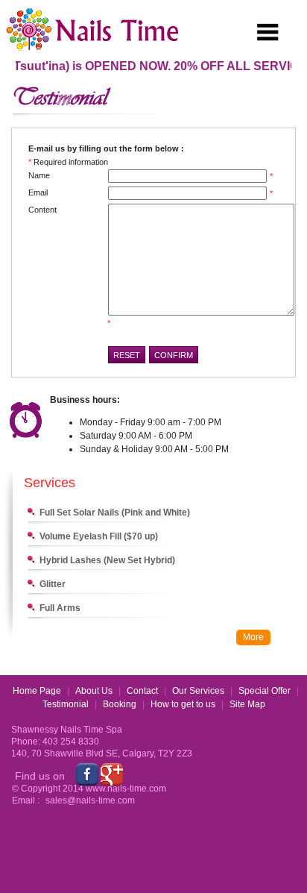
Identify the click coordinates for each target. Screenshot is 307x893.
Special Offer (264, 691)
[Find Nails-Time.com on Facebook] (87, 773)
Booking (119, 704)
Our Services (198, 691)
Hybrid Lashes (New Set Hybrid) (107, 560)
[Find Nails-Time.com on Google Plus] (112, 773)
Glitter (52, 584)
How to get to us (183, 704)
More (253, 637)
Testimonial (65, 704)
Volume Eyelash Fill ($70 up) (98, 536)
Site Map (247, 704)
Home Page (37, 691)
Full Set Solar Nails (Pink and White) (114, 512)
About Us (94, 691)
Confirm (173, 355)
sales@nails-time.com (90, 800)
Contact (142, 691)
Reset (126, 355)
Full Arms (59, 608)
